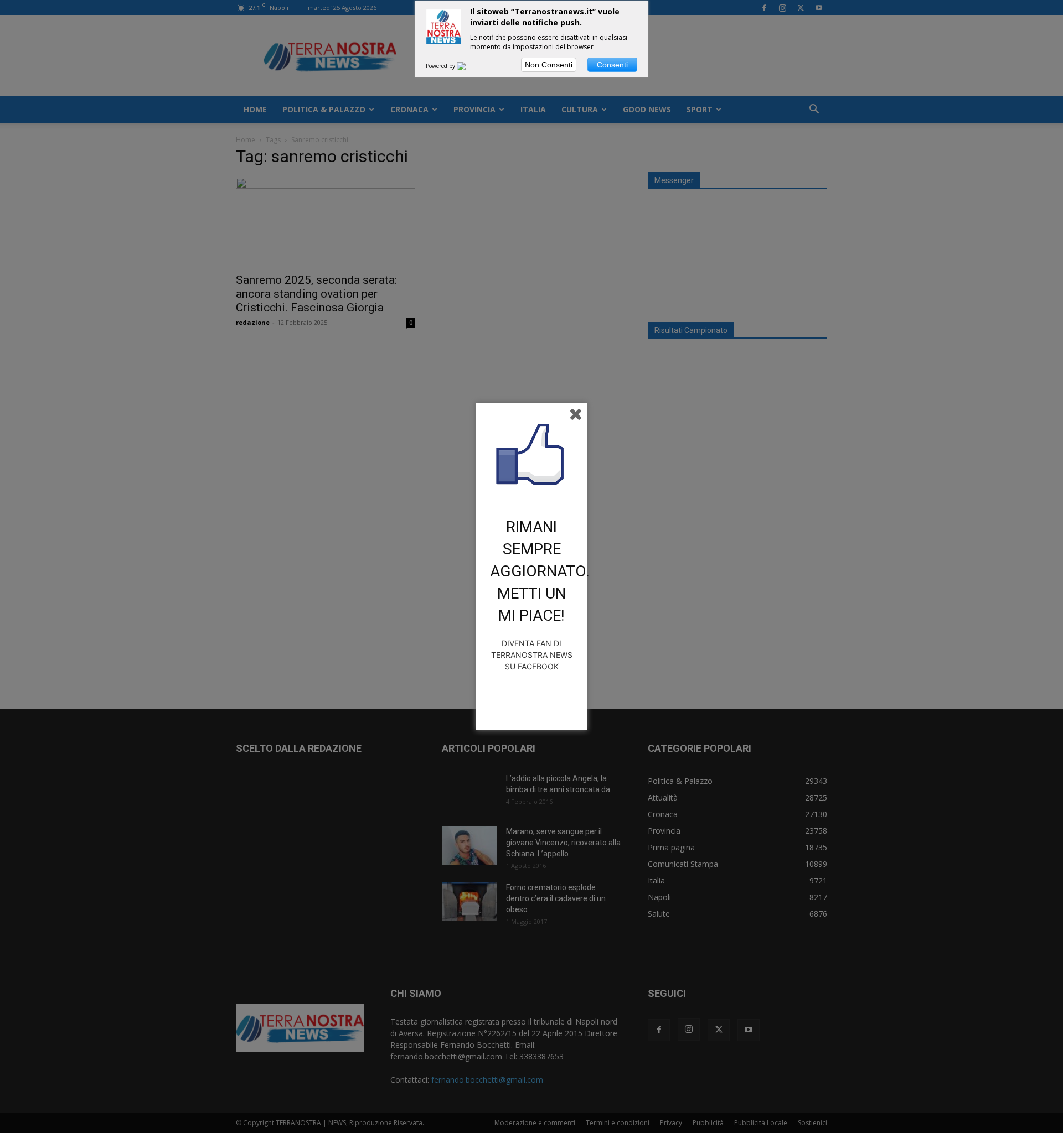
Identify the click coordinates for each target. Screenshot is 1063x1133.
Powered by (441, 66)
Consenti (612, 64)
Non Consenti (548, 64)
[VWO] (468, 66)
